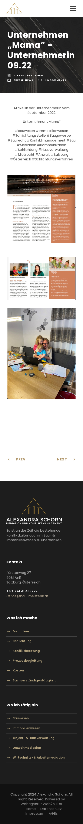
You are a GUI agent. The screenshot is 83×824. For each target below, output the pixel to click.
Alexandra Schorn (28, 75)
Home (31, 808)
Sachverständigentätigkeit (34, 680)
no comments (55, 80)
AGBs (53, 813)
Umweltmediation (27, 748)
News (29, 80)
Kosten (18, 670)
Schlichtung (22, 641)
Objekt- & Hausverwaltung (33, 738)
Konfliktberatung (26, 651)
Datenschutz (51, 808)
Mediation (21, 631)
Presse (19, 80)
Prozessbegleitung (27, 661)
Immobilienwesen (26, 728)
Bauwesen (21, 718)
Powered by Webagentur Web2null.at (43, 801)
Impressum (34, 813)
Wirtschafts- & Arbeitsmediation (39, 758)
